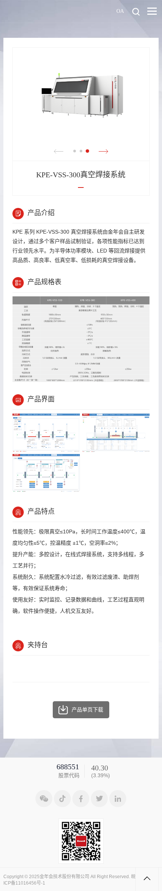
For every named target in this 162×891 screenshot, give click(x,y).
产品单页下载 (87, 710)
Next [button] (103, 151)
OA (120, 10)
